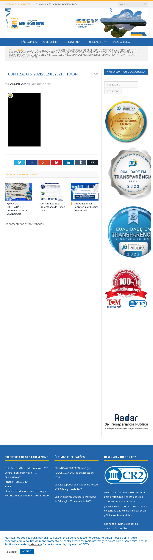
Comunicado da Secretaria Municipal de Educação (86, 207)
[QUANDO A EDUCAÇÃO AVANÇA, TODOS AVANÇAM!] (18, 192)
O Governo (73, 41)
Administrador (18, 84)
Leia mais (35, 544)
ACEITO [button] (27, 551)
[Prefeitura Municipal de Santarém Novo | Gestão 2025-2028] (76, 22)
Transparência (120, 41)
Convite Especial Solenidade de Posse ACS (58, 4)
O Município (50, 41)
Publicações (95, 41)
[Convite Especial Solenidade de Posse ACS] (51, 192)
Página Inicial (29, 41)
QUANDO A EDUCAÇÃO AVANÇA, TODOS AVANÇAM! (17, 208)
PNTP (120, 523)
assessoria (110, 501)
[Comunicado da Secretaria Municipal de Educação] (85, 192)
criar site (127, 492)
